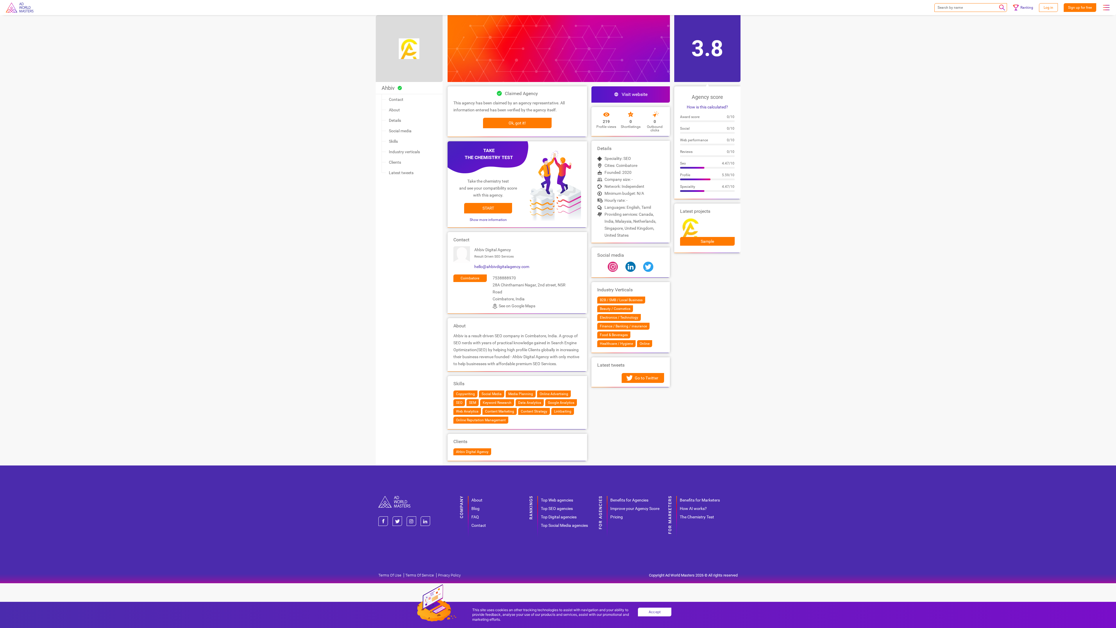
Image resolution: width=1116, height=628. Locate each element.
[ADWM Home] (394, 498)
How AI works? (693, 508)
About (394, 110)
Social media (400, 131)
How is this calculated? (707, 107)
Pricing (616, 517)
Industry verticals (404, 151)
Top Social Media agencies (564, 525)
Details (395, 120)
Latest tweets (401, 172)
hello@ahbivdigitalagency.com (501, 266)
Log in (1048, 8)
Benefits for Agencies (629, 500)
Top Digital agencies (559, 517)
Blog (475, 508)
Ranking (1026, 8)
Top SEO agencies (557, 508)
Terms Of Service (419, 575)
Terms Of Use (389, 575)
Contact (396, 99)
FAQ (475, 517)
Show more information (488, 220)
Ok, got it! (517, 123)
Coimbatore (470, 278)
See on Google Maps (517, 306)
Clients (395, 162)
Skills (393, 141)
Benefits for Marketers (700, 500)
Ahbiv (388, 88)
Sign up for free (1080, 8)
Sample (707, 241)
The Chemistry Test (697, 517)
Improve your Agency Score (634, 508)
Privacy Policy (449, 575)
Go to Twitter (646, 378)
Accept (655, 612)
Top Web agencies (557, 500)
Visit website (635, 94)
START (488, 208)
